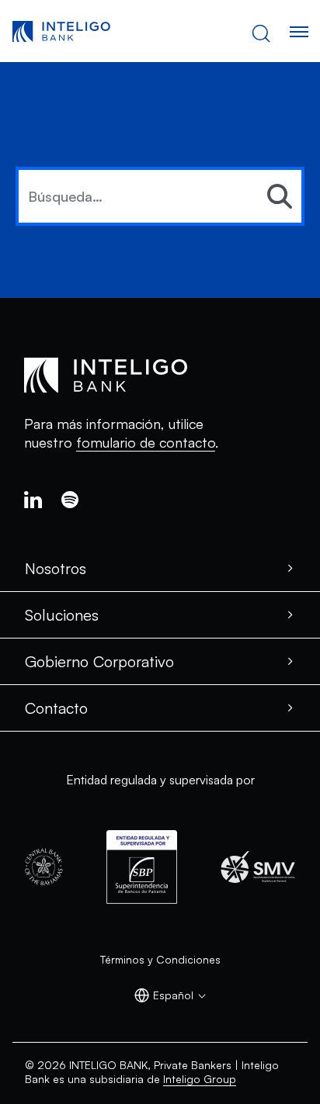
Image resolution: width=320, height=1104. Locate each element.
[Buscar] (279, 196)
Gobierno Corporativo (99, 661)
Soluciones (62, 615)
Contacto (56, 708)
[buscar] (261, 31)
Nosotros (55, 568)
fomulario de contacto (145, 442)
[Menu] (298, 31)
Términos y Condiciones (160, 959)
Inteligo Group (199, 1078)
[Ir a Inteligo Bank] (61, 32)
